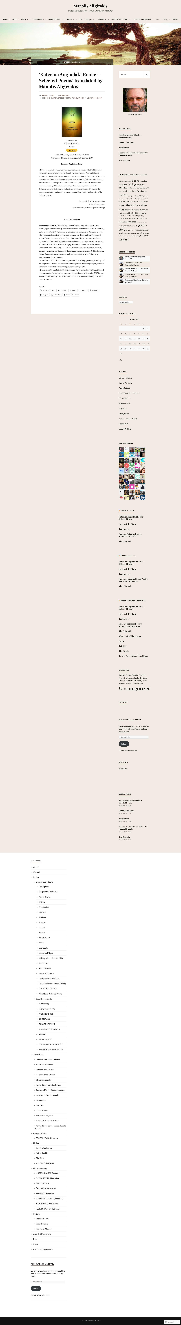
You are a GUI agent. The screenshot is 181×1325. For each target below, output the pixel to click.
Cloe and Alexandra (43, 1080)
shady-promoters (125, 226)
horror (146, 196)
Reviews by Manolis (43, 1229)
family (125, 191)
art (129, 174)
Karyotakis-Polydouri (44, 1115)
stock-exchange (135, 230)
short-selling (135, 226)
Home (5, 19)
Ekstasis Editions (125, 378)
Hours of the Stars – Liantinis (47, 1095)
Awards (122, 675)
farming (140, 191)
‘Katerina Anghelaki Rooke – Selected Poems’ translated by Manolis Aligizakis (70, 80)
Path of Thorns (45, 897)
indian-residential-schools (137, 199)
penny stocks (128, 216)
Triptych (123, 646)
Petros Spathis (42, 1153)
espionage (143, 188)
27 (134, 349)
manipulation (129, 210)
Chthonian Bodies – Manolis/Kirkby (52, 983)
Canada (54, 98)
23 (148, 344)
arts (131, 175)
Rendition (42, 917)
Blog (165, 19)
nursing (125, 213)
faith (148, 188)
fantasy (132, 191)
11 (126, 339)
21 (139, 344)
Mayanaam (64, 95)
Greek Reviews (42, 1224)
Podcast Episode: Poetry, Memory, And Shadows (130, 625)
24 (121, 349)
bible (120, 181)
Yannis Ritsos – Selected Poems (48, 1085)
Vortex (41, 943)
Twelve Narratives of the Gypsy (133, 656)
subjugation (144, 230)
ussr (147, 233)
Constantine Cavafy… (132, 263)
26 (130, 349)
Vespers (42, 932)
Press (157, 19)
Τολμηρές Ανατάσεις (47, 1009)
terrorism (121, 233)
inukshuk (122, 201)
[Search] (147, 74)
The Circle (124, 651)
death (122, 187)
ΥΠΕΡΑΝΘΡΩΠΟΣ (46, 1014)
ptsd (140, 218)
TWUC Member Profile (128, 419)
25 (126, 349)
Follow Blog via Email (130, 719)
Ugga (121, 641)
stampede (128, 230)
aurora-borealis (140, 174)
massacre (137, 209)
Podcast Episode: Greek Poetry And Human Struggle (133, 154)
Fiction (69, 19)
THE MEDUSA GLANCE (48, 989)
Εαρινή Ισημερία (45, 1039)
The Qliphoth (124, 160)
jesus (120, 206)
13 (134, 339)
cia (136, 184)
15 (143, 339)
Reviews (101, 19)
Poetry (23, 19)
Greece (61, 98)
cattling (131, 184)
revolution (123, 222)
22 (143, 344)
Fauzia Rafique (124, 388)
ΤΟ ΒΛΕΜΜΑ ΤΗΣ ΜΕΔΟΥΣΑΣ (51, 1044)
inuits (146, 199)
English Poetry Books (44, 882)
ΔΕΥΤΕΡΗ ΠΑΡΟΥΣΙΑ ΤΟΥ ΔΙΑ (51, 1049)
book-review (126, 181)
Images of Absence (46, 973)
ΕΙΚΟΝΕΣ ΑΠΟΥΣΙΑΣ (47, 1024)
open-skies (133, 212)
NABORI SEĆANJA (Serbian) (47, 1204)
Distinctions (129, 678)
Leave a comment (94, 98)
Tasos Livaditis (42, 1110)
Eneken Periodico (125, 383)
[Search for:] (134, 74)
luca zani (128, 257)
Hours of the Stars (126, 142)
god (129, 196)
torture (133, 233)
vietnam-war (128, 236)
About (14, 19)
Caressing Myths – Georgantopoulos (50, 1090)
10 (121, 339)
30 (148, 349)
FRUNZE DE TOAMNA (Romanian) (49, 1198)
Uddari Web (123, 424)
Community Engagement (141, 19)
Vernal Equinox (44, 938)
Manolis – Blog (124, 403)
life (123, 205)
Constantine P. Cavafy (45, 1070)
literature (131, 205)
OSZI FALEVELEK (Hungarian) (47, 1178)
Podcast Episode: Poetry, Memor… (135, 258)
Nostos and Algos (46, 953)
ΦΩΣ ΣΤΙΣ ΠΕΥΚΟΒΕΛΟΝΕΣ (47, 1121)
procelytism (133, 218)
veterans (122, 236)
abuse (125, 174)
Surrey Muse (124, 414)
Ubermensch (43, 963)
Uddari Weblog (125, 429)
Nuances (42, 922)
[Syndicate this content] (119, 510)
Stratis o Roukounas (44, 1148)
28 (139, 349)
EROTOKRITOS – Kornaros (47, 1138)
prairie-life (123, 218)
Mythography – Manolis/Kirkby (51, 958)
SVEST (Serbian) (42, 1183)
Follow (124, 744)
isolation (144, 201)
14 (139, 339)
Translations (37, 19)
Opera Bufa (43, 948)
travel (143, 233)
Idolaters (39, 1105)
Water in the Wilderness (130, 636)
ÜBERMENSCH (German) (46, 1188)
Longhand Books (54, 19)
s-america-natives (142, 222)
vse (133, 236)
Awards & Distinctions (119, 19)
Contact (175, 19)
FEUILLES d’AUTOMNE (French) (48, 1209)
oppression (143, 213)
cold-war (141, 184)
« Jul (120, 360)
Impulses (42, 912)
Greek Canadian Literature (129, 393)
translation (138, 233)
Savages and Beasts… (132, 280)
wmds (146, 236)
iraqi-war (131, 201)
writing (123, 239)
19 (130, 344)
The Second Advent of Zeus (49, 978)
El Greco (42, 902)
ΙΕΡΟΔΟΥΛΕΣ (44, 1019)
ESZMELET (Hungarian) (45, 1193)
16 (148, 339)
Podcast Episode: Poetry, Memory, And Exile (130, 535)
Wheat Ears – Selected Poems (50, 994)
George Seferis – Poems (45, 1075)
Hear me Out (41, 1100)
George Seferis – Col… (132, 268)
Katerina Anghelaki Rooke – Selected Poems (130, 136)
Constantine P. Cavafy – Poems (48, 1059)
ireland (138, 201)
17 (121, 344)
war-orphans (139, 236)
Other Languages (85, 19)
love (140, 206)
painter (121, 216)
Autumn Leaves (45, 968)
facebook (123, 702)
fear (145, 191)
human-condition (124, 199)
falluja (120, 191)
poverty (141, 216)
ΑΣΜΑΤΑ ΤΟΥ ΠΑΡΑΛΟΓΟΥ (49, 1029)
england (136, 188)
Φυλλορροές (44, 1004)
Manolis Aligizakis (90, 5)
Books (47, 98)
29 (143, 349)
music (120, 213)
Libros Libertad (125, 398)
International (130, 680)
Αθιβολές (42, 1034)
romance (132, 221)
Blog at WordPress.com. (90, 1321)
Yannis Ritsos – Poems (45, 1064)
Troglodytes (124, 147)
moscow (145, 210)
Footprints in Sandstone (48, 892)
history (141, 196)
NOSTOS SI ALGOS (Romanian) (48, 1173)
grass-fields (135, 196)
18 (126, 344)
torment (127, 233)
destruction (129, 188)
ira (126, 201)
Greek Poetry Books (44, 999)
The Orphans (44, 886)
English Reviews (140, 678)
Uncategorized (135, 688)
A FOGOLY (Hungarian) (45, 1163)
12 (130, 339)
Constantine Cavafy (132, 265)
